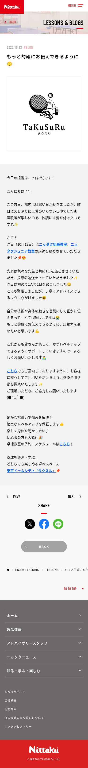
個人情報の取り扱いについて (24, 718)
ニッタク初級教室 (53, 244)
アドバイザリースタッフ (27, 642)
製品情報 (14, 629)
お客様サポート (15, 692)
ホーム (12, 615)
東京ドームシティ (21, 470)
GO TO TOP (70, 589)
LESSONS (52, 570)
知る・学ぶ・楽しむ (23, 670)
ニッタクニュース (21, 656)
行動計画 (11, 709)
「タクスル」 (45, 470)
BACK (12, 22)
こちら (12, 370)
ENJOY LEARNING (27, 570)
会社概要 (11, 700)
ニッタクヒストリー (18, 726)
